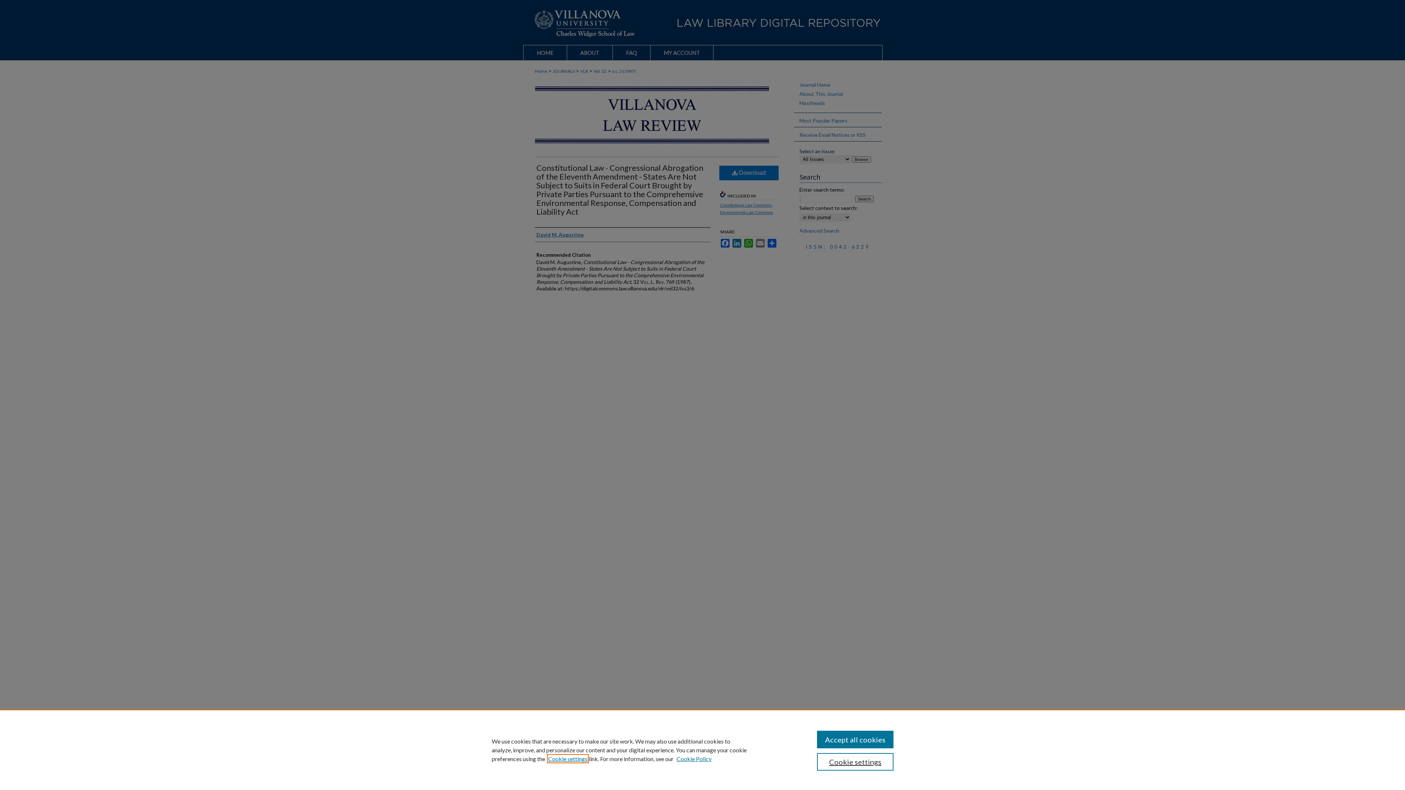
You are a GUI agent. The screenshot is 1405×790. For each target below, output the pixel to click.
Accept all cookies (855, 739)
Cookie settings (568, 758)
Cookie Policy (694, 758)
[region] (702, 750)
